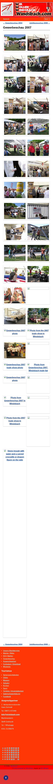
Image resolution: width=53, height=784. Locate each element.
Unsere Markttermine (11, 651)
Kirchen (6, 686)
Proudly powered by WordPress (22, 768)
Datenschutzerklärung (11, 694)
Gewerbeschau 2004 (12, 23)
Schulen (6, 683)
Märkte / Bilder (8, 653)
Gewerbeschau (9, 659)
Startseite (6, 19)
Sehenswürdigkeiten (11, 675)
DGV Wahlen (8, 656)
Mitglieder (7, 667)
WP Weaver (45, 768)
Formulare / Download (11, 664)
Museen (6, 680)
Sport (5, 688)
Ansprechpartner (9, 661)
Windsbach (14, 766)
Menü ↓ (47, 19)
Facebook (7, 696)
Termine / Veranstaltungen (13, 691)
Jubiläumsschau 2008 (39, 23)
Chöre (5, 677)
